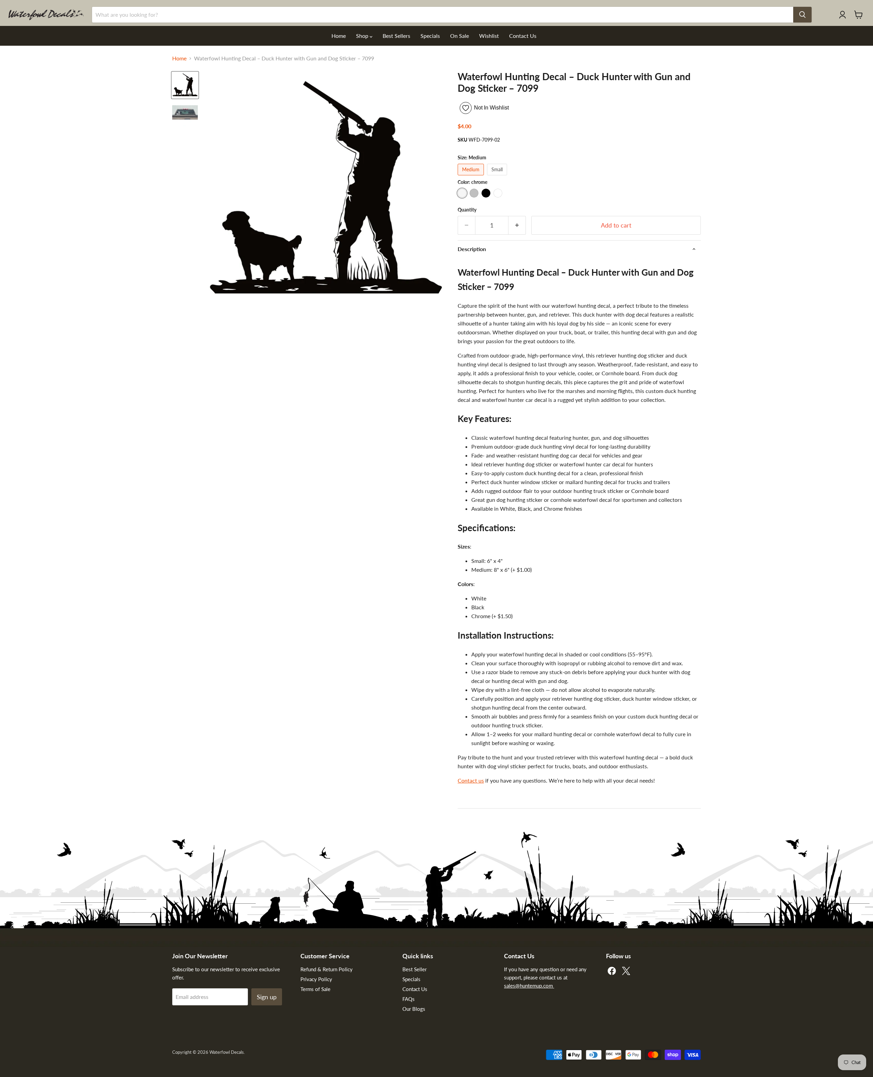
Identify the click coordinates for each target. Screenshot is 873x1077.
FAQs (408, 999)
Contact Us (522, 35)
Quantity (467, 210)
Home (338, 35)
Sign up (267, 997)
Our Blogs (413, 1009)
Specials (430, 35)
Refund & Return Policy (326, 969)
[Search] (802, 15)
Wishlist (489, 35)
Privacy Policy (316, 979)
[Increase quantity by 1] (517, 225)
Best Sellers (396, 35)
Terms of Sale (315, 989)
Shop (363, 35)
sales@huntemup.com (529, 986)
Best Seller (414, 969)
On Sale (459, 35)
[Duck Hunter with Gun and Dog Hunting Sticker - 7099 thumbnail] (185, 85)
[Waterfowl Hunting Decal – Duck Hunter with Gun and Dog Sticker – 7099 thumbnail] (185, 113)
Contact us (471, 780)
